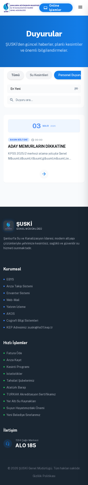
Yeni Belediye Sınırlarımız (23, 415)
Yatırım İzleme (16, 307)
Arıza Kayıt (14, 360)
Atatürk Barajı (16, 387)
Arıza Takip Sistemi (19, 286)
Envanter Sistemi (18, 293)
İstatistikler (14, 373)
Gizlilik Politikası (44, 476)
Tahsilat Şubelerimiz (20, 380)
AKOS (10, 313)
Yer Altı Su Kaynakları (21, 401)
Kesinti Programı (17, 367)
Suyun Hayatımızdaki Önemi (25, 408)
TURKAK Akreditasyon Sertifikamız (31, 394)
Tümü (15, 75)
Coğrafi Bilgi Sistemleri (22, 320)
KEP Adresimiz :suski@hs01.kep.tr (29, 327)
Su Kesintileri (39, 75)
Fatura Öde (14, 353)
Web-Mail (12, 300)
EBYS (10, 279)
